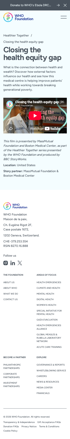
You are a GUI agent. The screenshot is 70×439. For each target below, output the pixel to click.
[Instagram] (5, 264)
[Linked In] (12, 264)
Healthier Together (16, 35)
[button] (65, 5)
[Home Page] (18, 17)
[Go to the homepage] (15, 206)
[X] (20, 264)
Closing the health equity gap (23, 42)
